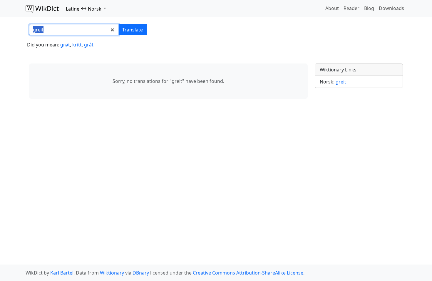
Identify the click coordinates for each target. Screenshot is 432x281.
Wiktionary (112, 273)
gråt (88, 44)
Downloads (391, 8)
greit (341, 81)
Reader (351, 8)
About (332, 8)
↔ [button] (83, 8)
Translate (132, 29)
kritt (77, 44)
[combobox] (74, 29)
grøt (65, 44)
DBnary (141, 273)
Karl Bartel (61, 273)
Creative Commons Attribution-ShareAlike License (248, 273)
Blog (369, 8)
